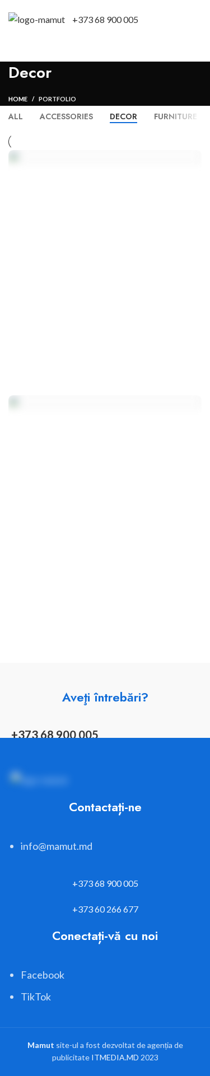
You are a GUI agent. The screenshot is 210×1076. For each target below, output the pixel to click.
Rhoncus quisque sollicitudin (95, 622)
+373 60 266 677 (105, 909)
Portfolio (57, 98)
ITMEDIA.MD (115, 1057)
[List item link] (105, 852)
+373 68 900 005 (105, 19)
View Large (193, 158)
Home (17, 98)
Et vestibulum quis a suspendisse (99, 377)
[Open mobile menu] (197, 19)
